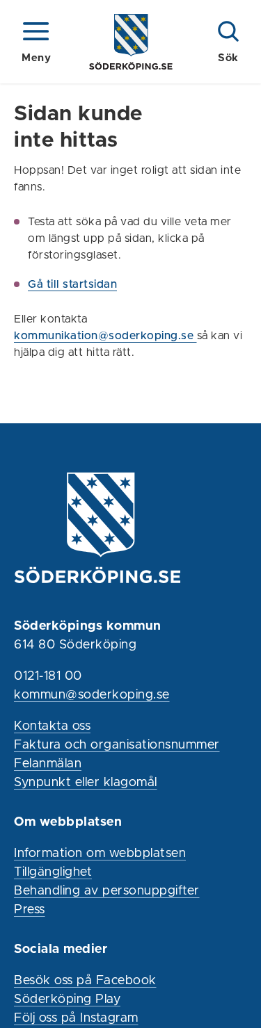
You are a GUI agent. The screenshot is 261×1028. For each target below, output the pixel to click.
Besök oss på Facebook (85, 980)
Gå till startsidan (72, 284)
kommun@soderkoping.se (92, 695)
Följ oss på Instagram (76, 1018)
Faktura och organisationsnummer (117, 745)
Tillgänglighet (53, 872)
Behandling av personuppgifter (107, 891)
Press (29, 910)
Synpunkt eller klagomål (85, 782)
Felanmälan (47, 764)
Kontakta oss (52, 726)
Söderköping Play (67, 999)
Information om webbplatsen (100, 853)
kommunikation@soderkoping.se (105, 335)
